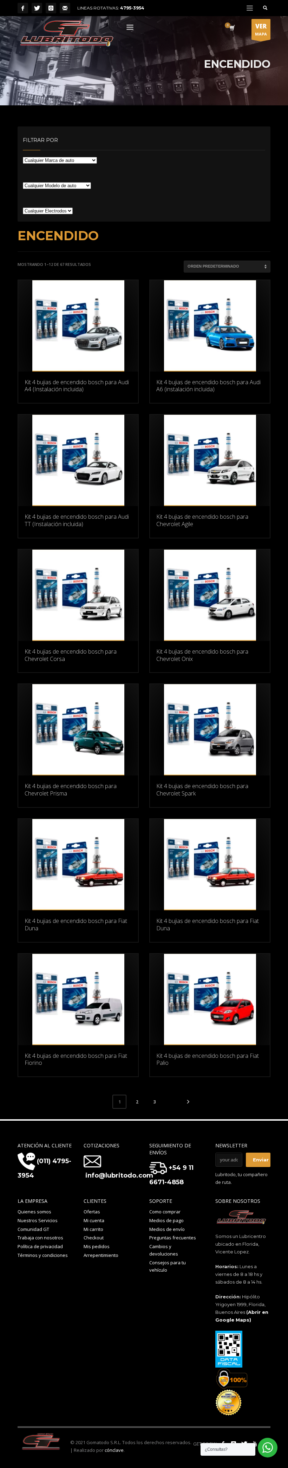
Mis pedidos (97, 1246)
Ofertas (92, 1211)
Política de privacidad (40, 1246)
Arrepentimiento (101, 1255)
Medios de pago (166, 1220)
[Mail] (65, 8)
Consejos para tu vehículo (167, 1266)
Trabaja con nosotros (40, 1237)
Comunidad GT (33, 1229)
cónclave (114, 1450)
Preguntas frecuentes (172, 1237)
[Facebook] (23, 8)
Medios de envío (167, 1229)
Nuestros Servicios (38, 1220)
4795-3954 (132, 8)
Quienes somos (34, 1211)
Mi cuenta (94, 1220)
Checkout (94, 1237)
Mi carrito (93, 1229)
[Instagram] (51, 8)
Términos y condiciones (43, 1255)
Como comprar (165, 1211)
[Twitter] (37, 8)
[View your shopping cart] (231, 28)
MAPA (261, 29)
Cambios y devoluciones (163, 1250)
